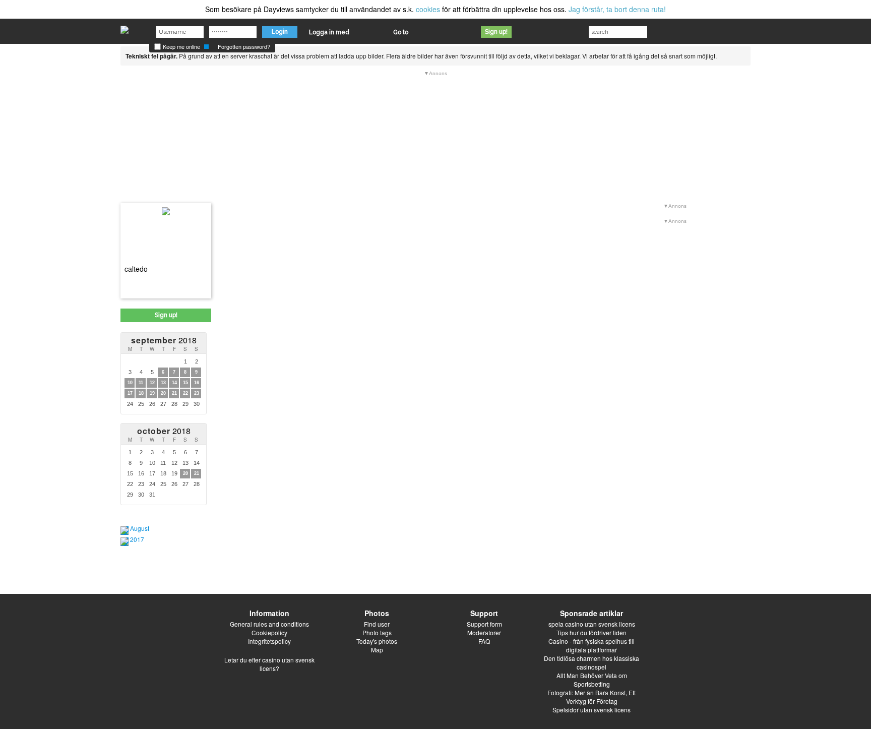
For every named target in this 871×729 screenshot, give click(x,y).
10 (130, 382)
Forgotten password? (244, 46)
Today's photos (376, 641)
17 (130, 393)
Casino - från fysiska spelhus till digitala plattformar (591, 645)
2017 (137, 539)
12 (152, 382)
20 (163, 393)
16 (196, 382)
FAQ (484, 641)
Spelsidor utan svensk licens (591, 709)
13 (163, 382)
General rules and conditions (269, 624)
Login (280, 31)
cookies (428, 9)
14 (174, 382)
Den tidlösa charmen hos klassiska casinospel (591, 662)
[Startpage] (124, 27)
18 (141, 393)
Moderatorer (484, 632)
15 (185, 382)
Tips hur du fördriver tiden (591, 632)
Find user (377, 624)
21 (174, 393)
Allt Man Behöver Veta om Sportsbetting (591, 679)
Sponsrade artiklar (591, 613)
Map (377, 649)
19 (152, 393)
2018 (164, 340)
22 (185, 393)
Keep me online (180, 46)
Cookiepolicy (269, 632)
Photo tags (377, 632)
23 (196, 393)
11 (141, 382)
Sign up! (496, 31)
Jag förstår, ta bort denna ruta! (617, 9)
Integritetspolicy (269, 641)
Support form (484, 624)
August (139, 528)
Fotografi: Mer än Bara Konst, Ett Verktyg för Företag (591, 696)
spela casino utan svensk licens (591, 624)
